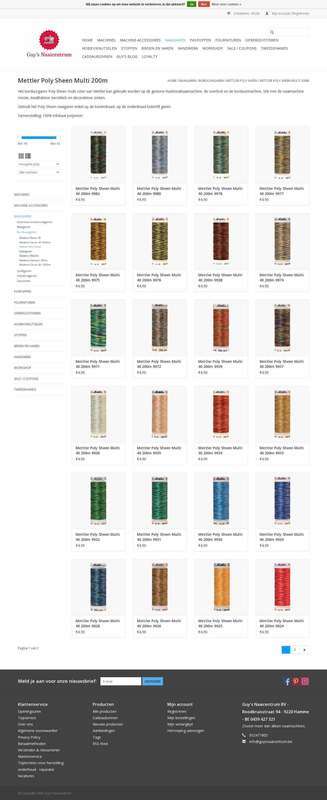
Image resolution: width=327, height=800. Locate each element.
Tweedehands (274, 48)
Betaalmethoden (32, 743)
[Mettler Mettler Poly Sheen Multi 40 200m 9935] (159, 414)
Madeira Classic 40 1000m (35, 264)
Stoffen (129, 48)
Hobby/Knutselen (99, 48)
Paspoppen (200, 40)
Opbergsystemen (261, 40)
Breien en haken (157, 48)
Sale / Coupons (241, 48)
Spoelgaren (25, 251)
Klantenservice (30, 756)
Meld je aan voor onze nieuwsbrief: (57, 681)
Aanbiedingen (104, 730)
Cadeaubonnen (97, 56)
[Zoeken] (272, 32)
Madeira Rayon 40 (30, 237)
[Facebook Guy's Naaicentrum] (287, 681)
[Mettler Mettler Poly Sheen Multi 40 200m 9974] (282, 241)
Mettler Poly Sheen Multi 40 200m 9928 (98, 623)
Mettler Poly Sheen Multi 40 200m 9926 (159, 623)
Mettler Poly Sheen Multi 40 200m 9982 (98, 191)
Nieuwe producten (108, 724)
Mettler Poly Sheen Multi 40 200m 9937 (282, 364)
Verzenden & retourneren (39, 750)
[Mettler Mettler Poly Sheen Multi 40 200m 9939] (221, 328)
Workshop (212, 48)
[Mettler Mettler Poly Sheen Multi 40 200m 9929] (282, 501)
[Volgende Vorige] (304, 650)
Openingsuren (29, 711)
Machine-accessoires (140, 40)
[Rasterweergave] (21, 156)
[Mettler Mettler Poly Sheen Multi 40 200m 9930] (221, 501)
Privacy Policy (29, 737)
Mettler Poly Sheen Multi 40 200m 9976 (159, 277)
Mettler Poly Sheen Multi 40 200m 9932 (98, 537)
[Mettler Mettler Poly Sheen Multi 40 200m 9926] (159, 587)
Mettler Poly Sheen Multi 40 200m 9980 (159, 191)
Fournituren (228, 40)
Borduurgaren (211, 81)
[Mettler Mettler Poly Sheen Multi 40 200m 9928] (98, 587)
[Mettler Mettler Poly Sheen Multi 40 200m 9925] (221, 587)
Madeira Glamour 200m (33, 260)
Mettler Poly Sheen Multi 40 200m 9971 (98, 364)
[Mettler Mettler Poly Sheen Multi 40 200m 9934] (221, 414)
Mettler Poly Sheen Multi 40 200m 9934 (220, 450)
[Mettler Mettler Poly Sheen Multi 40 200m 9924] (282, 587)
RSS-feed (100, 743)
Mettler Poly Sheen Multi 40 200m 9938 (220, 277)
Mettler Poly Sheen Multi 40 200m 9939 (220, 364)
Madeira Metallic (29, 255)
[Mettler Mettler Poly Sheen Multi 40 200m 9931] (159, 501)
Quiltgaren (24, 271)
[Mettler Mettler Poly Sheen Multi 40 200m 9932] (98, 501)
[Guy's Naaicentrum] (49, 44)
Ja (191, 4)
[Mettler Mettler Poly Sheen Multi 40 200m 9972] (159, 328)
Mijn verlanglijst (180, 724)
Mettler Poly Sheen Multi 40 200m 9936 (98, 450)
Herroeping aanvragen (185, 730)
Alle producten (104, 711)
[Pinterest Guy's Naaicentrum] (296, 681)
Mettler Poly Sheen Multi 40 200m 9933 (282, 450)
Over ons (25, 724)
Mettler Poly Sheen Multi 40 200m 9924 (282, 623)
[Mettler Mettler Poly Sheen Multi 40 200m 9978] (221, 154)
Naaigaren (175, 40)
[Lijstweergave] (28, 156)
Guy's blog (126, 56)
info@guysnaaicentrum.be (270, 741)
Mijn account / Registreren (290, 13)
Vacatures (26, 775)
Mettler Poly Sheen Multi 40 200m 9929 (282, 537)
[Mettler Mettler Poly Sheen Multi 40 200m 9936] (98, 414)
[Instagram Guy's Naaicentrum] (305, 681)
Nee (204, 4)
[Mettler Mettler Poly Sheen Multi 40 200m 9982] (98, 154)
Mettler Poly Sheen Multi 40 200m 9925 (220, 623)
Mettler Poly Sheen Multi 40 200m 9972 (159, 364)
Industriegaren (27, 276)
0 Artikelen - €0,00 (246, 13)
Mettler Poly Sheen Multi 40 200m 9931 (159, 537)
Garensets (23, 281)
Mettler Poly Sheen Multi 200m (284, 81)
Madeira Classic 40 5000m (35, 242)
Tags (97, 737)
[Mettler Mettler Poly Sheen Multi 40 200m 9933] (282, 414)
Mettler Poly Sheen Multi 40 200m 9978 (220, 191)
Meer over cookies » (226, 4)
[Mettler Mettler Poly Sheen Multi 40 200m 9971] (98, 328)
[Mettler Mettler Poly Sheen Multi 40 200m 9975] (98, 241)
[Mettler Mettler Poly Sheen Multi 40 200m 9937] (282, 328)
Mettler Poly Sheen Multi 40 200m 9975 (98, 277)
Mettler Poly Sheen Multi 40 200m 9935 (159, 450)
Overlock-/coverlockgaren (34, 222)
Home (87, 40)
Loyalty (149, 56)
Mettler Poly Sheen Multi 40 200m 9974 (282, 277)
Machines (106, 40)
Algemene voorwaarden (37, 730)
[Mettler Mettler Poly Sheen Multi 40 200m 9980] (159, 154)
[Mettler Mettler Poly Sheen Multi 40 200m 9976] (159, 241)
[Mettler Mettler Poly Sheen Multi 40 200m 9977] (282, 154)
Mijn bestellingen (181, 717)
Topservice (27, 717)
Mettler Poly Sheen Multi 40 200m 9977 (282, 191)
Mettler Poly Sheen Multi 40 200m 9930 (220, 537)
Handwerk (188, 48)
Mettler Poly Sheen (241, 81)
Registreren (176, 711)
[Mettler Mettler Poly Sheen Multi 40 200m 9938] (221, 241)
